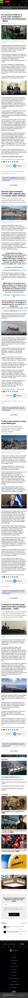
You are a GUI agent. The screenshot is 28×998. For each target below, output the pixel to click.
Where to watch (14, 960)
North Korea (12, 173)
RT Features (4, 794)
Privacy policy (14, 972)
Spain (2, 403)
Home (3, 188)
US (2, 739)
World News (7, 188)
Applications (14, 957)
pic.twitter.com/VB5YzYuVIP (14, 292)
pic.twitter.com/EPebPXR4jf (14, 267)
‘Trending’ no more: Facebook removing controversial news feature (13, 890)
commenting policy (14, 177)
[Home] (1, 1)
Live (14, 954)
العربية (2, 941)
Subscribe (14, 914)
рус (11, 941)
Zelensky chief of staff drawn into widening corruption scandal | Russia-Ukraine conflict (15, 8)
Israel (2, 586)
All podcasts (24, 923)
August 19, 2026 (22, 310)
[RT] (5, 944)
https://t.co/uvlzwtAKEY (9, 308)
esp (7, 941)
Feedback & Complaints (14, 984)
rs (22, 941)
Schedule (14, 963)
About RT (14, 975)
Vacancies (14, 987)
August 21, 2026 (22, 270)
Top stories (4, 759)
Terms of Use (14, 969)
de (14, 941)
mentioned (17, 143)
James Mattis (4, 173)
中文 (26, 941)
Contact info (14, 981)
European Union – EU (17, 401)
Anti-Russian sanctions (18, 171)
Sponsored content (14, 966)
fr (18, 941)
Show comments (14, 185)
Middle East (8, 586)
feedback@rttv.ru (6, 180)
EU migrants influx (6, 401)
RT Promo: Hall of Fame (14, 978)
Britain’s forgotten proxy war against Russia (12, 811)
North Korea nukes (6, 171)
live (7, 1)
